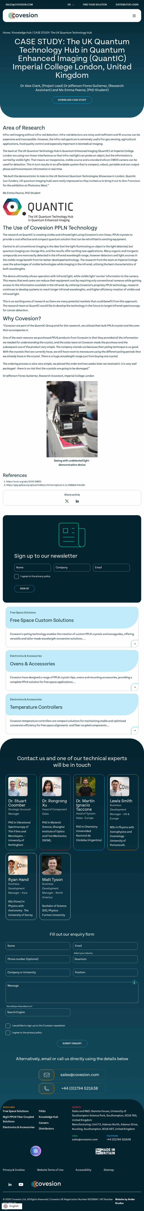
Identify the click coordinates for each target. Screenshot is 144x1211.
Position (80, 972)
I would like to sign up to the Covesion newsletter (38, 1025)
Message (13, 985)
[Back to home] (23, 15)
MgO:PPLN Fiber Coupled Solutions (18, 1119)
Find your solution (95, 4)
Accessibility (83, 1170)
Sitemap (109, 1170)
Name (19, 567)
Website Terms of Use (50, 1170)
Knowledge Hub (21, 32)
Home (6, 32)
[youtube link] (21, 1185)
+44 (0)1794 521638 (119, 1139)
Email (98, 567)
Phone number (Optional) (23, 959)
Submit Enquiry (72, 1043)
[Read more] (134, 643)
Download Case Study (72, 100)
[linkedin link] (10, 1185)
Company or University (22, 972)
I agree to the (35, 576)
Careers (44, 1123)
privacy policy (43, 576)
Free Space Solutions (16, 1111)
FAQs (42, 1111)
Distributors (46, 1128)
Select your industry (83, 953)
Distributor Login (127, 4)
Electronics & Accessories (19, 1127)
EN (69, 4)
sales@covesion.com (19, 4)
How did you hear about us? (19, 1006)
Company (62, 567)
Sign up (24, 588)
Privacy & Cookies (14, 1170)
